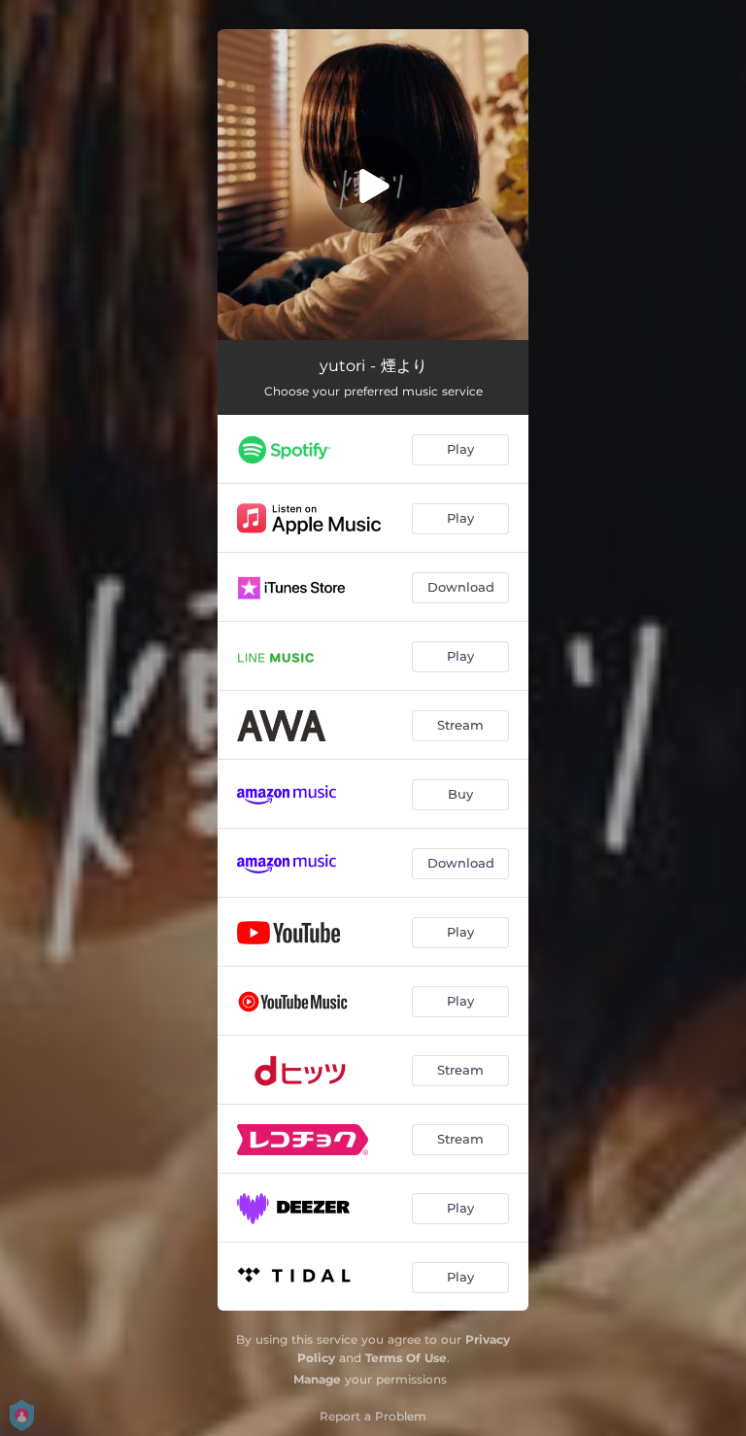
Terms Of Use (406, 1358)
